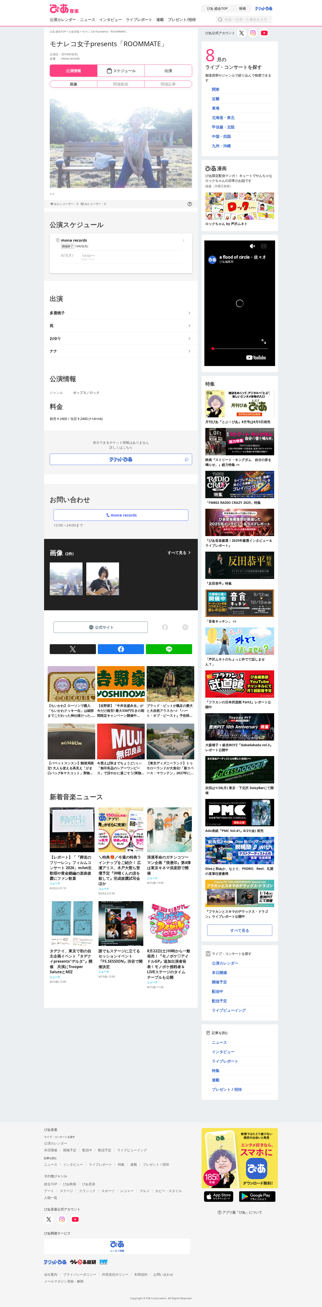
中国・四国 (221, 136)
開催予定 (219, 982)
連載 (160, 19)
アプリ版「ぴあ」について (242, 1212)
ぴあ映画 (69, 1184)
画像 (73, 84)
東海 (215, 108)
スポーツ (108, 1191)
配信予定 (219, 1000)
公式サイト (104, 627)
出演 (168, 70)
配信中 (217, 991)
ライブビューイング (229, 1010)
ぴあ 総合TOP (217, 8)
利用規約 (141, 1274)
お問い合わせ (163, 1274)
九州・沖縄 (221, 145)
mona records (124, 515)
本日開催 (219, 972)
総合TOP (50, 1184)
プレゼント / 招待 (227, 1089)
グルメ (144, 1191)
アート (49, 1191)
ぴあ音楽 (74, 31)
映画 (242, 8)
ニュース (87, 19)
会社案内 (50, 1274)
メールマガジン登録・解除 (64, 1281)
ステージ (66, 1191)
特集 (215, 1070)
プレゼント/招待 (182, 19)
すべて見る (177, 552)
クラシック (87, 1191)
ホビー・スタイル (168, 1191)
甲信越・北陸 (223, 127)
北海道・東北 (223, 117)
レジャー (127, 1191)
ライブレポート (139, 19)
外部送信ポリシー (115, 1274)
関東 (215, 89)
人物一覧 (50, 1197)
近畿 (215, 98)
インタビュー (110, 19)
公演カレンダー (225, 963)
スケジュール (124, 70)
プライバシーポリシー (79, 1274)
